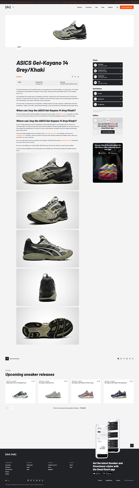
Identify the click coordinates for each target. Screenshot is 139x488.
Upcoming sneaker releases (29, 374)
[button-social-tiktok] (130, 358)
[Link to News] (13, 7)
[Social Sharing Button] (7, 358)
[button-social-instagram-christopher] (118, 358)
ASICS (21, 93)
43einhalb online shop (51, 133)
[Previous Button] (7, 408)
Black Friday (62, 114)
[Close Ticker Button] (133, 2)
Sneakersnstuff (20, 135)
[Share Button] (72, 77)
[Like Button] (78, 77)
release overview (67, 140)
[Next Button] (11, 408)
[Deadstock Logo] (8, 7)
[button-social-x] (133, 358)
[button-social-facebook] (124, 358)
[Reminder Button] (75, 77)
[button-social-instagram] (121, 358)
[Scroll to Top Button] (132, 445)
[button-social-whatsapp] (127, 358)
